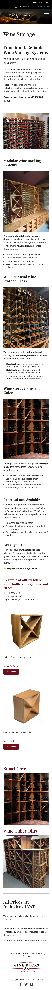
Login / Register (24, 6)
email (19, 931)
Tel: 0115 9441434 (40, 3)
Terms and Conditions (19, 953)
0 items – (42, 6)
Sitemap (27, 956)
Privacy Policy (38, 953)
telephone (30, 931)
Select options (11, 671)
